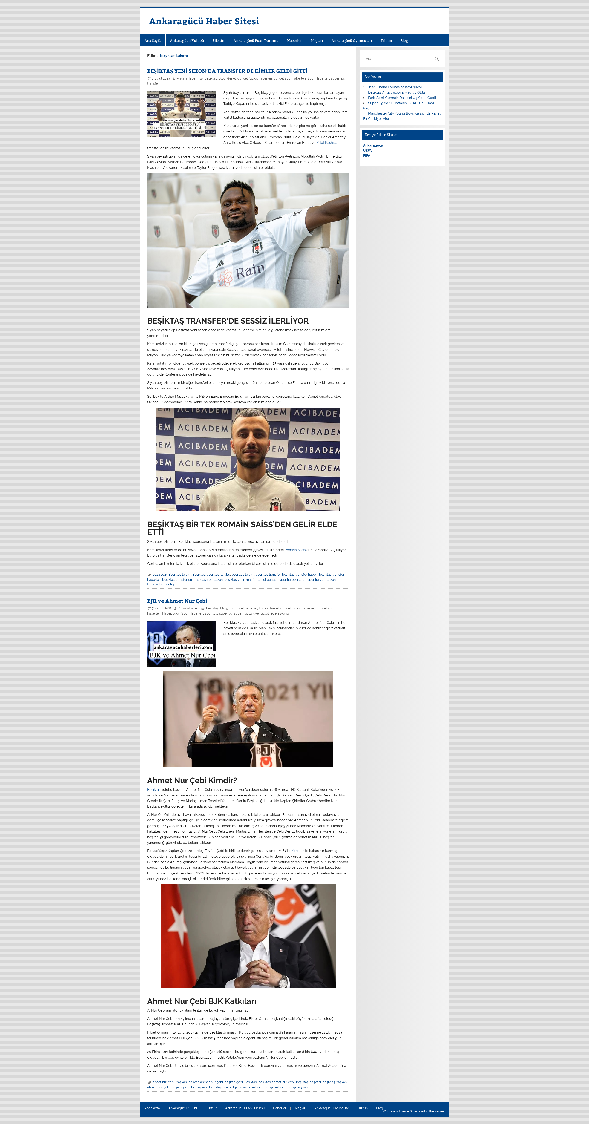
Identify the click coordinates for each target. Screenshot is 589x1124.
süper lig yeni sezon (321, 579)
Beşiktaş (199, 574)
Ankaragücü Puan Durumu (256, 40)
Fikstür (219, 40)
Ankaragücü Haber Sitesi (204, 21)
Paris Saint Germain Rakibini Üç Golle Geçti (402, 98)
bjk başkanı (241, 1087)
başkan (181, 1082)
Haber (166, 613)
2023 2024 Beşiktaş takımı (172, 574)
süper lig (337, 78)
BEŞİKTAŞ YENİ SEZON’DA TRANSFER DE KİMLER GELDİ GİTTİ (227, 70)
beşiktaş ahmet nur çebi (276, 1082)
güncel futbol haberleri (254, 78)
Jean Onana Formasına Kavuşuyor (395, 87)
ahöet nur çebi (163, 1082)
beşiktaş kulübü (218, 574)
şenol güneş (267, 579)
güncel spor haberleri (290, 78)
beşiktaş (211, 78)
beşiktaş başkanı (308, 1082)
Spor (176, 613)
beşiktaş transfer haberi (300, 574)
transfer (153, 83)
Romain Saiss (295, 550)
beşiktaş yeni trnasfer (240, 579)
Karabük (297, 851)
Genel (231, 78)
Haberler (294, 40)
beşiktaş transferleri (177, 579)
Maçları (317, 40)
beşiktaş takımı (243, 574)
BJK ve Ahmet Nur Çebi (177, 600)
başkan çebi (234, 1082)
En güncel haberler (243, 608)
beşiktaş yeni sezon (208, 579)
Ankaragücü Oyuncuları (352, 40)
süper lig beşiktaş (291, 579)
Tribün (386, 40)
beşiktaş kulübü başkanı (190, 1087)
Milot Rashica (326, 143)
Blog (404, 40)
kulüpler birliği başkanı (291, 1087)
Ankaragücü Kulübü (187, 40)
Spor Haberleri (318, 78)
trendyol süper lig (160, 584)
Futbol (264, 608)
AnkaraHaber (186, 78)
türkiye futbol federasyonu (269, 613)
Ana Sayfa (152, 40)
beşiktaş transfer (268, 574)
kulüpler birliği (262, 1087)
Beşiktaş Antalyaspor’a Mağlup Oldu (396, 92)
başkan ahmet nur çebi (205, 1082)
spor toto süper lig (218, 613)
